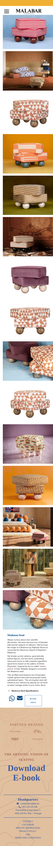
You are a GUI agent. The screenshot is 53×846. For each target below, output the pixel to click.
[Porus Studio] (15, 739)
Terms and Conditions (28, 838)
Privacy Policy (28, 831)
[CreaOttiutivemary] (37, 731)
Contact (28, 821)
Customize (28, 824)
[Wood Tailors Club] (37, 739)
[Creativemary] (15, 731)
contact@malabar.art (29, 803)
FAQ (28, 834)
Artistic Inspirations (28, 828)
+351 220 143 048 (29, 807)
